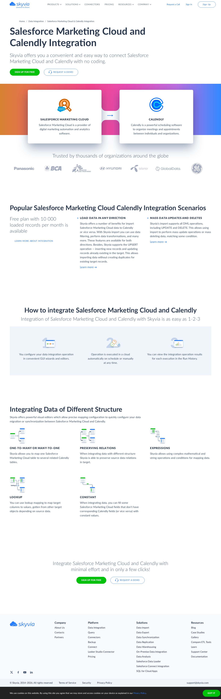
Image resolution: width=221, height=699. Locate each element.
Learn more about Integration (34, 241)
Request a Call (173, 4)
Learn (194, 647)
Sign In (189, 4)
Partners (59, 637)
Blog (193, 628)
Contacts (59, 632)
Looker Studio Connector (101, 652)
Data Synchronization (147, 637)
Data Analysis (143, 656)
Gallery (195, 637)
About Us (60, 628)
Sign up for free (91, 580)
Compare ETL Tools (201, 642)
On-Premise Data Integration (151, 652)
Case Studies (198, 632)
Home (22, 21)
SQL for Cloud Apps (146, 671)
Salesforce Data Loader (148, 661)
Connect (92, 647)
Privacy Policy (104, 683)
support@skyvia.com (198, 683)
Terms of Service (67, 683)
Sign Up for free (25, 72)
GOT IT (211, 693)
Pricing (91, 656)
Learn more (87, 267)
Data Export (142, 632)
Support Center (199, 652)
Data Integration (36, 21)
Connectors (94, 637)
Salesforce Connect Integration (152, 666)
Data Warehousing (146, 647)
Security (86, 683)
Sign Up (207, 4)
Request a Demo (63, 72)
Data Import (142, 628)
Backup (92, 642)
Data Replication (145, 642)
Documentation (199, 656)
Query (91, 632)
